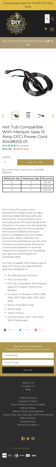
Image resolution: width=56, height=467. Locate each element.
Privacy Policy (28, 421)
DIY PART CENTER (21, 448)
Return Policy (28, 407)
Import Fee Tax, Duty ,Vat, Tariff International (28, 414)
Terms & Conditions (28, 424)
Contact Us (28, 386)
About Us (28, 382)
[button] (9, 145)
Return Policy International (28, 411)
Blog (28, 389)
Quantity (6, 157)
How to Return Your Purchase (28, 404)
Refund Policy (28, 418)
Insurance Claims (28, 401)
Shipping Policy (28, 397)
